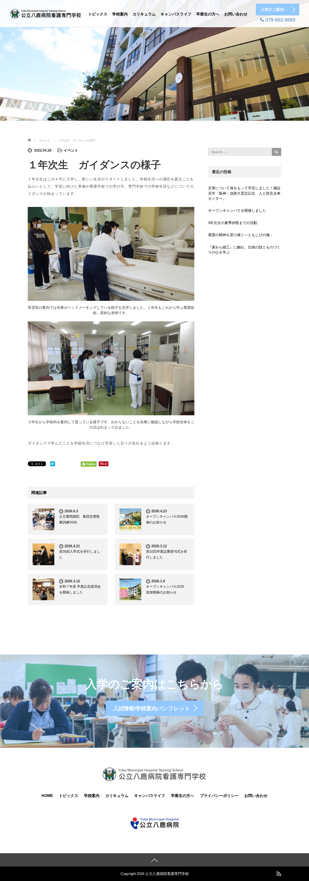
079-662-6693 (279, 19)
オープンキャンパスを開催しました (237, 210)
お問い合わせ (235, 14)
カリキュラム (144, 14)
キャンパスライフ (176, 14)
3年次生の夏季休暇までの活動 (232, 223)
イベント (71, 150)
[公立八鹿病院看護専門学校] (46, 13)
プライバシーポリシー (219, 796)
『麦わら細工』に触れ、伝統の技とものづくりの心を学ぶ (244, 249)
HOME (47, 796)
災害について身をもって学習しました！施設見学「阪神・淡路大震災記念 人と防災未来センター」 (244, 193)
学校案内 (120, 14)
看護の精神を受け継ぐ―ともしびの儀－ (240, 235)
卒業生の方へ (207, 14)
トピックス (97, 14)
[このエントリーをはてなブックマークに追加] (52, 463)
